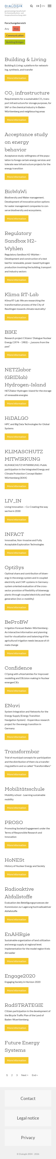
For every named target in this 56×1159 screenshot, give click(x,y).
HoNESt (14, 860)
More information (16, 77)
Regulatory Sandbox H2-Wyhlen (21, 240)
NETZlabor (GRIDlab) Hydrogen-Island (25, 377)
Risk (16, 28)
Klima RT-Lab (22, 294)
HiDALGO (16, 418)
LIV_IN (13, 501)
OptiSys (14, 567)
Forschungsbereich (15, 22)
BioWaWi (16, 191)
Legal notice (28, 1117)
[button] (49, 6)
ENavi (12, 705)
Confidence (18, 668)
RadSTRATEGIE (24, 1005)
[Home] (14, 6)
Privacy (28, 1137)
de (38, 5)
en (43, 5)
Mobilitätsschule (24, 789)
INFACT (14, 534)
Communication (15, 35)
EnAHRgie (17, 934)
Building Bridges (15, 42)
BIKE (11, 332)
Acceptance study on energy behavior (26, 142)
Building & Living (25, 59)
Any (7, 28)
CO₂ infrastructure (27, 93)
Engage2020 (20, 976)
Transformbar (22, 751)
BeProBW (16, 622)
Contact (28, 1098)
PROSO (14, 822)
